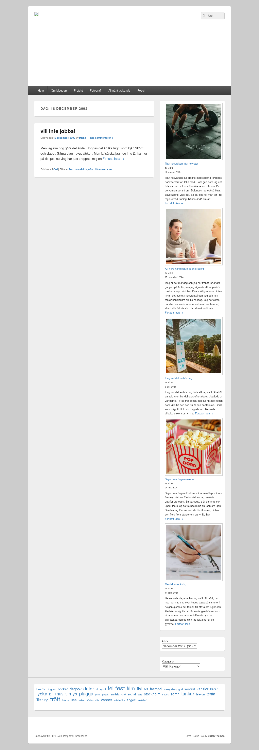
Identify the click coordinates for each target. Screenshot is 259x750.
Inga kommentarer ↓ (101, 137)
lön (51, 694)
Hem (41, 90)
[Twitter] (194, 725)
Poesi (140, 90)
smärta (115, 694)
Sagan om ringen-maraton (180, 479)
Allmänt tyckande (119, 90)
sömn (175, 694)
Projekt (78, 90)
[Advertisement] (129, 55)
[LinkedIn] (203, 725)
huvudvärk (81, 169)
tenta (211, 694)
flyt (139, 688)
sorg (140, 694)
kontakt (190, 689)
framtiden (170, 689)
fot (146, 689)
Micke (82, 137)
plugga (86, 693)
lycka (41, 693)
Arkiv (165, 641)
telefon (200, 694)
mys (73, 693)
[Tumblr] (212, 725)
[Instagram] (221, 725)
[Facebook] (185, 725)
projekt (105, 694)
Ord (55, 169)
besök (40, 689)
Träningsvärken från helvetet (181, 163)
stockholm (152, 694)
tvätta (65, 700)
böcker (63, 689)
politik (97, 694)
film (131, 688)
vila (97, 700)
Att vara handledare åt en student (184, 268)
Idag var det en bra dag (178, 378)
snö (123, 694)
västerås (119, 700)
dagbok (76, 689)
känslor (202, 689)
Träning (42, 700)
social (131, 694)
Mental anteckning (175, 584)
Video (90, 700)
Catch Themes (216, 736)
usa (74, 700)
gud (180, 689)
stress (165, 694)
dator (88, 688)
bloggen (51, 689)
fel (111, 688)
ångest (131, 700)
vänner (106, 700)
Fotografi (95, 90)
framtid (156, 689)
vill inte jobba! (57, 131)
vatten (82, 700)
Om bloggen (59, 90)
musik (61, 693)
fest (71, 169)
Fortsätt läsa (113, 158)
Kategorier (168, 661)
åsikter (142, 700)
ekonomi (101, 689)
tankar (187, 693)
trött (90, 169)
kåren (214, 689)
